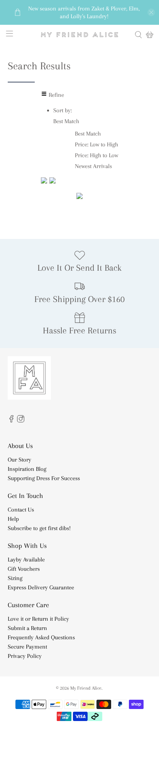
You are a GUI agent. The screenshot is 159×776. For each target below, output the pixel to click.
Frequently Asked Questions (41, 637)
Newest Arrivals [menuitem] (93, 166)
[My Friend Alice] (79, 34)
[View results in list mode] (52, 181)
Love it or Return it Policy (38, 618)
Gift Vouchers (24, 568)
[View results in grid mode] (45, 181)
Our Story (19, 459)
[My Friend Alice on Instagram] (20, 420)
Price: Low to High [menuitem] (96, 144)
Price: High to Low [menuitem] (96, 155)
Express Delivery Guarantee (41, 587)
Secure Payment (27, 646)
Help (13, 518)
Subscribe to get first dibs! (39, 528)
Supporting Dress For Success (44, 478)
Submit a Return (27, 628)
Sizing (15, 578)
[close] (151, 12)
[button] (66, 121)
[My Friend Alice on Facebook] (11, 420)
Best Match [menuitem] (88, 133)
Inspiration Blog (27, 468)
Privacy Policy (25, 655)
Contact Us (21, 509)
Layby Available (26, 559)
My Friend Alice (85, 688)
